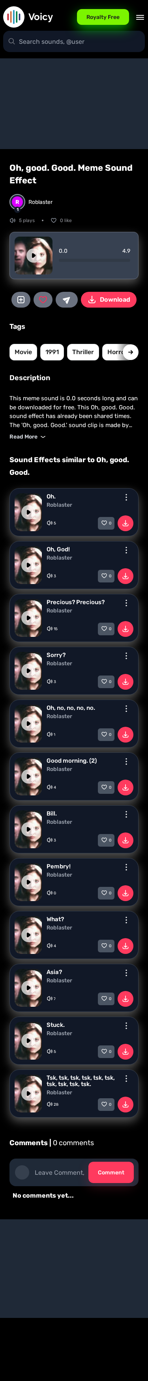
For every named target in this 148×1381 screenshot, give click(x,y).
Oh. (51, 496)
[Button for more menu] (126, 497)
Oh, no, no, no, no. (71, 708)
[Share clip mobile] (67, 300)
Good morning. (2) (72, 761)
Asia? (54, 972)
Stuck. (56, 1025)
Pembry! (59, 866)
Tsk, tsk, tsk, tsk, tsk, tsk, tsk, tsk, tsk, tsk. (81, 1081)
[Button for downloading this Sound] (125, 523)
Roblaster (59, 505)
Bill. (52, 813)
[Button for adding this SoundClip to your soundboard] (20, 300)
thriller (83, 352)
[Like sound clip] (43, 300)
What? (55, 919)
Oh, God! (58, 549)
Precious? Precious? (76, 602)
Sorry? (56, 655)
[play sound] (33, 255)
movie (23, 352)
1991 (52, 352)
